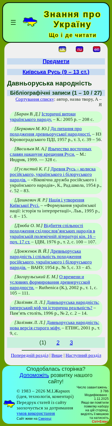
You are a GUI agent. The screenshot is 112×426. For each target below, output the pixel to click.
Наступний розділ (83, 355)
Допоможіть (34, 375)
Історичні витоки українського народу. (43, 116)
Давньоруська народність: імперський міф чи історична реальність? (54, 305)
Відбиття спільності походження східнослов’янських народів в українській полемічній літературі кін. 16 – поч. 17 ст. (53, 233)
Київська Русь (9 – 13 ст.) (56, 72)
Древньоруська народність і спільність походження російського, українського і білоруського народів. (51, 259)
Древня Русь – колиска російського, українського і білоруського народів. (53, 174)
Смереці (44, 419)
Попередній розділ (29, 355)
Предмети (56, 61)
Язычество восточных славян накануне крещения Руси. (51, 151)
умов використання (36, 413)
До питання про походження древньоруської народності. (50, 131)
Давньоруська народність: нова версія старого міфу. (54, 325)
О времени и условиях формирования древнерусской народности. (50, 282)
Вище (57, 355)
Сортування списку (34, 99)
